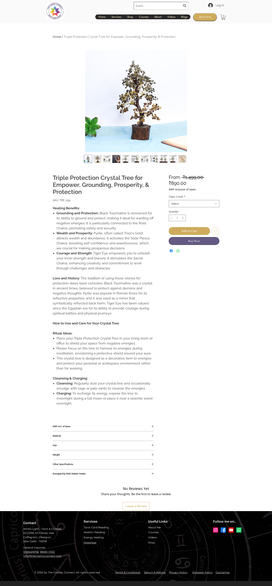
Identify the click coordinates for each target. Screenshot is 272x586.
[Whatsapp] (238, 530)
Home (57, 37)
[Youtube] (231, 530)
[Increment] (183, 218)
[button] (223, 17)
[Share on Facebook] (171, 251)
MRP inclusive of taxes (182, 189)
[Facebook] (223, 530)
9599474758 (31, 552)
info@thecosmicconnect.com (42, 556)
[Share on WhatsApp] (178, 251)
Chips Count (177, 196)
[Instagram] (215, 530)
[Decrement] (171, 218)
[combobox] (161, 6)
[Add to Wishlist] (215, 231)
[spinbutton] (177, 218)
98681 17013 (47, 552)
